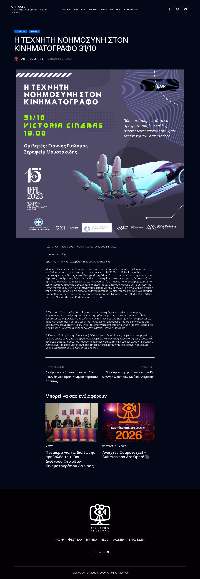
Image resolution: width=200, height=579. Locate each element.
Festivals (109, 446)
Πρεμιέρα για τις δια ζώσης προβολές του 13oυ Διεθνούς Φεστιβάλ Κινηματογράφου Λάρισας (70, 459)
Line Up (21, 31)
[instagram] (177, 9)
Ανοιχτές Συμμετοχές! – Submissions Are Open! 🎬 (126, 454)
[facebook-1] (169, 9)
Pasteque (90, 572)
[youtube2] (185, 9)
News (34, 31)
